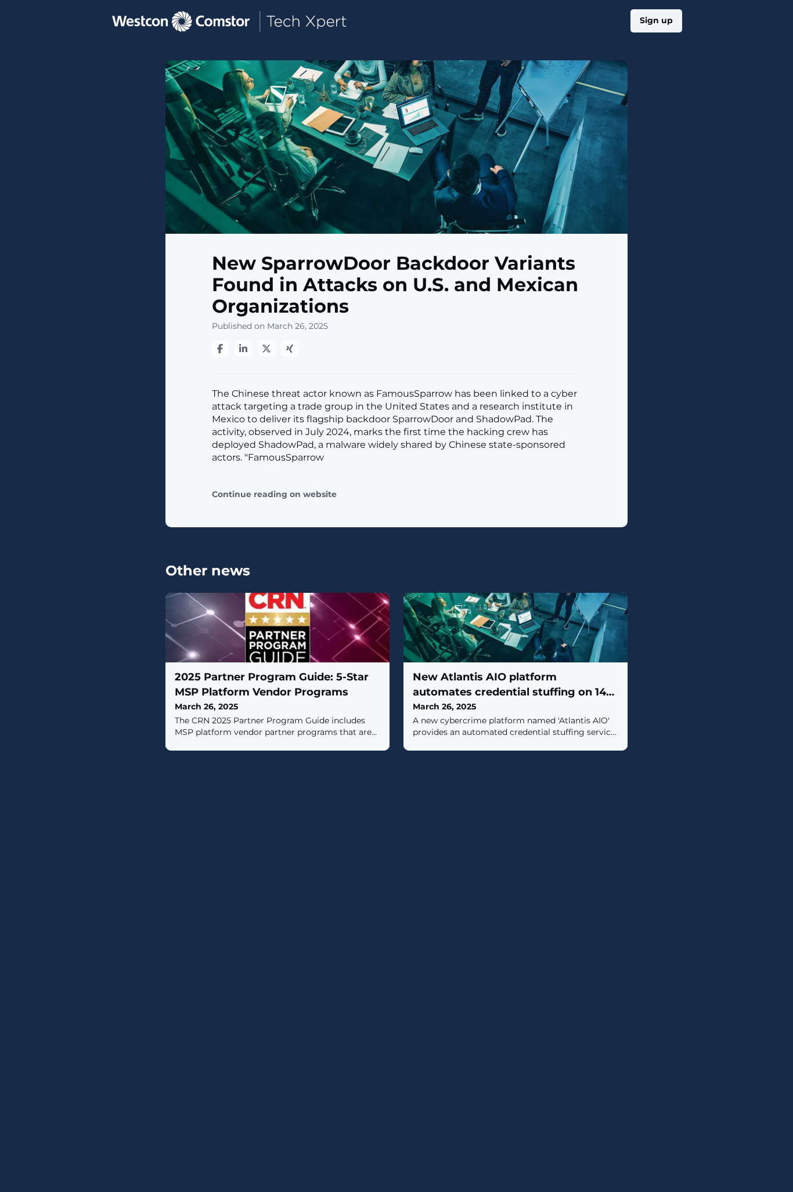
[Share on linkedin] (243, 348)
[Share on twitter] (266, 348)
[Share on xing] (290, 348)
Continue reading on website (274, 494)
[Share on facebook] (220, 348)
